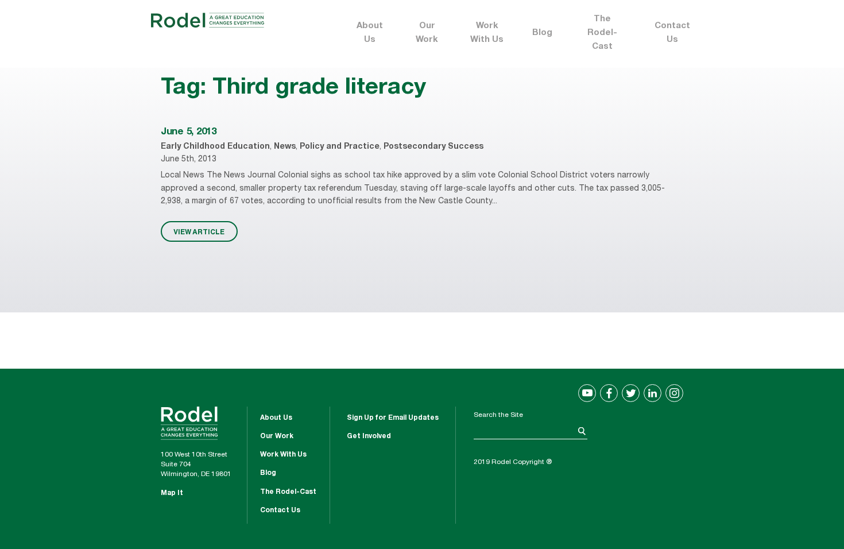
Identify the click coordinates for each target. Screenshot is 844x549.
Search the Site (498, 415)
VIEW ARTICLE (198, 231)
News (285, 147)
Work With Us (487, 33)
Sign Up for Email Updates (393, 418)
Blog (542, 33)
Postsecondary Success (433, 147)
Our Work (427, 33)
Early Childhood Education (215, 147)
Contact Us (672, 33)
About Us (370, 33)
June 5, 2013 (188, 132)
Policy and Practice (340, 147)
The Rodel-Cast (602, 33)
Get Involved (369, 436)
